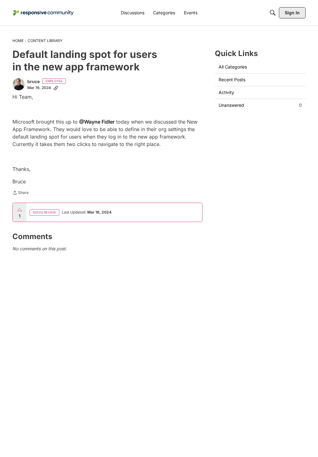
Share (20, 193)
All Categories (233, 66)
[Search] (272, 12)
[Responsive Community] (43, 13)
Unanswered (260, 105)
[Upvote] (19, 210)
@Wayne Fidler (97, 122)
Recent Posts (232, 79)
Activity (226, 92)
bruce (33, 81)
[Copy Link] (56, 88)
